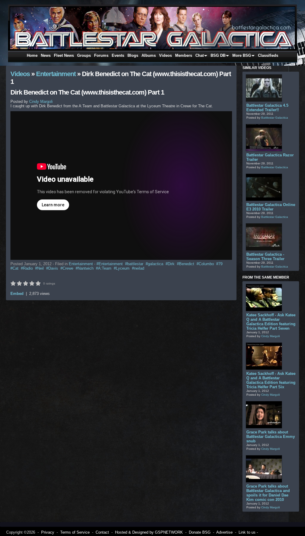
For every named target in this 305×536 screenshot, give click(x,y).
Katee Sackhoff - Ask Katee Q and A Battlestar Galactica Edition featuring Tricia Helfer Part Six (270, 380)
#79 (219, 264)
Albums (148, 55)
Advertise (224, 532)
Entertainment (56, 74)
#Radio (27, 268)
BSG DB (218, 55)
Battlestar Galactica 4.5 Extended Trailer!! (267, 107)
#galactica (154, 264)
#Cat (14, 268)
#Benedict (185, 264)
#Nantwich (85, 268)
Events (118, 55)
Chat (199, 55)
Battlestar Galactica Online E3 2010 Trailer (270, 206)
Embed (17, 293)
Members (183, 55)
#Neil (39, 268)
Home (32, 55)
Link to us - (248, 532)
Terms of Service (75, 532)
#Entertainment (110, 264)
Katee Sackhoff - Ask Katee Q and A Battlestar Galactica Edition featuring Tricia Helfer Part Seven (270, 322)
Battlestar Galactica (274, 117)
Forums (101, 55)
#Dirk (170, 264)
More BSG (241, 55)
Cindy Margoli (270, 336)
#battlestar (134, 264)
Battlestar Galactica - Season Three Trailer (265, 256)
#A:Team (103, 268)
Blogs (132, 55)
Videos (165, 55)
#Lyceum (122, 268)
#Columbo (205, 264)
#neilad (138, 268)
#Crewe (66, 268)
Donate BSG (200, 532)
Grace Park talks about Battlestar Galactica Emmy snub (270, 436)
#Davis (52, 268)
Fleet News (64, 55)
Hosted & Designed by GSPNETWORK (149, 532)
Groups (84, 55)
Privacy (47, 532)
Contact (102, 532)
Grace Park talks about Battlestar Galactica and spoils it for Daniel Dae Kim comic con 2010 (268, 493)
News (46, 55)
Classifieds (268, 55)
